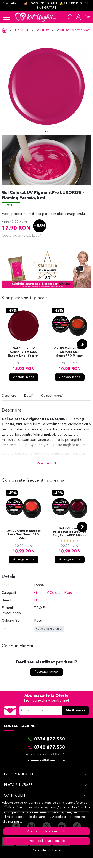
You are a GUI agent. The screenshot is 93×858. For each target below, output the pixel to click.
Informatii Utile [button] (19, 774)
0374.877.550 (49, 739)
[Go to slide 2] (47, 131)
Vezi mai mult (46, 463)
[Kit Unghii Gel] (35, 17)
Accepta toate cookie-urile (46, 831)
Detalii (28, 396)
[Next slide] (82, 344)
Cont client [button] (15, 795)
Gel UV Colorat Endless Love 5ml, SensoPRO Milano (23, 535)
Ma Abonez (75, 710)
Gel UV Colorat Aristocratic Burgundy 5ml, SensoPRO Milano (69, 532)
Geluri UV (42, 30)
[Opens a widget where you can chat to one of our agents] (77, 850)
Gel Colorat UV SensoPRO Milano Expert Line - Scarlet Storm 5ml (23, 352)
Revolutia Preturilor (49, 629)
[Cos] (87, 17)
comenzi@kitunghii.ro (46, 760)
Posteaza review (46, 671)
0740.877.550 (49, 747)
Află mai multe (12, 821)
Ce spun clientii (52, 396)
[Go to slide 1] (45, 131)
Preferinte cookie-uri (46, 850)
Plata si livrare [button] (18, 785)
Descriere (9, 396)
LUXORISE (21, 30)
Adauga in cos (23, 377)
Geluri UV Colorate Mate (73, 30)
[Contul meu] (78, 17)
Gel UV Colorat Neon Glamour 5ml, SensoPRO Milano (69, 352)
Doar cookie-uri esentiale (46, 841)
